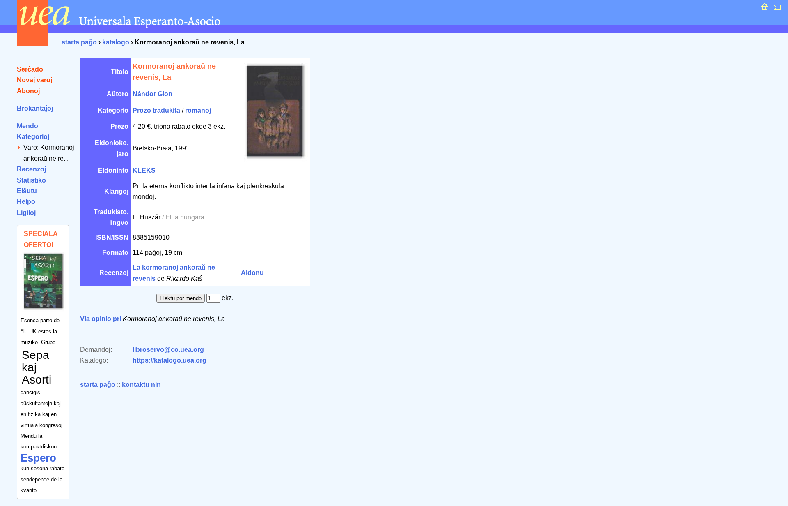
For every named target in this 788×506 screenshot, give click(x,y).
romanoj (198, 110)
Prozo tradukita (156, 110)
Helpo (26, 201)
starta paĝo (79, 42)
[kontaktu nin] (776, 8)
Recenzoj (31, 169)
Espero (38, 458)
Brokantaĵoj (35, 108)
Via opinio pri (100, 318)
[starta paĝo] (763, 8)
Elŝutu (27, 190)
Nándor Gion (152, 93)
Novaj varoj (34, 79)
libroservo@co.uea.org (168, 349)
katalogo (115, 42)
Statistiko (31, 180)
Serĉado (30, 69)
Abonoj (28, 91)
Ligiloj (26, 212)
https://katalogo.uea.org (169, 360)
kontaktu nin (141, 384)
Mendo (27, 125)
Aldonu (252, 272)
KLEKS (144, 170)
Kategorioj (33, 136)
